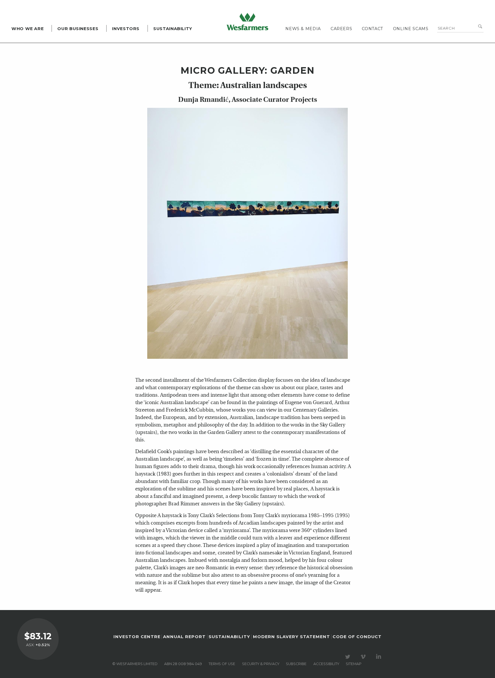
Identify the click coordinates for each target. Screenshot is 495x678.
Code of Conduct (357, 636)
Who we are (27, 28)
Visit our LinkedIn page (379, 656)
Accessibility (326, 664)
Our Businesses (77, 28)
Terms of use (222, 664)
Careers (341, 28)
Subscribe (296, 664)
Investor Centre (136, 636)
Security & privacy (260, 664)
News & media (303, 28)
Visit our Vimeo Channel (364, 656)
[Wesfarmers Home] (247, 21)
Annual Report (184, 636)
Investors (126, 28)
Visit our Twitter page (348, 656)
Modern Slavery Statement (291, 636)
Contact (372, 28)
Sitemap (354, 664)
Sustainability (172, 28)
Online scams (411, 28)
